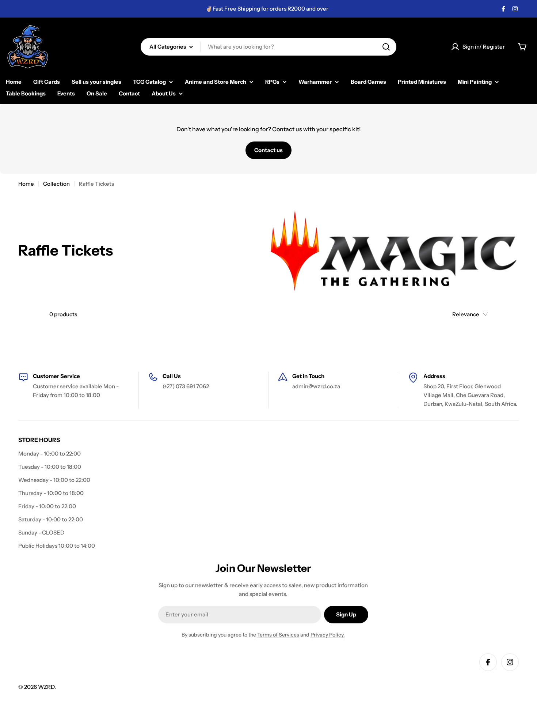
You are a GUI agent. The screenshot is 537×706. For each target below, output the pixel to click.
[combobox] (268, 47)
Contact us (268, 150)
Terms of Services (278, 634)
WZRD (46, 686)
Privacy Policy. (328, 634)
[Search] (386, 46)
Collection (56, 183)
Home (26, 183)
